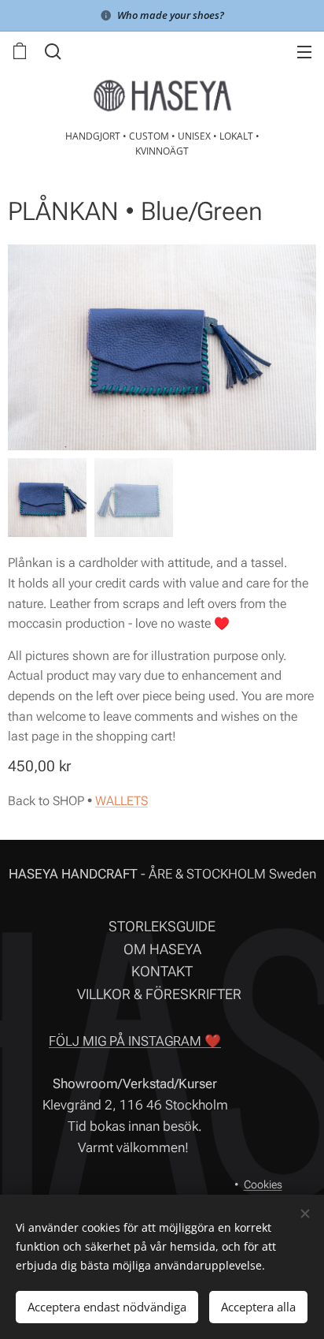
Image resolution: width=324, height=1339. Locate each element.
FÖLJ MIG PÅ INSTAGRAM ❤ (135, 1041)
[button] (51, 51)
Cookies (263, 1184)
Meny (304, 51)
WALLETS (121, 800)
